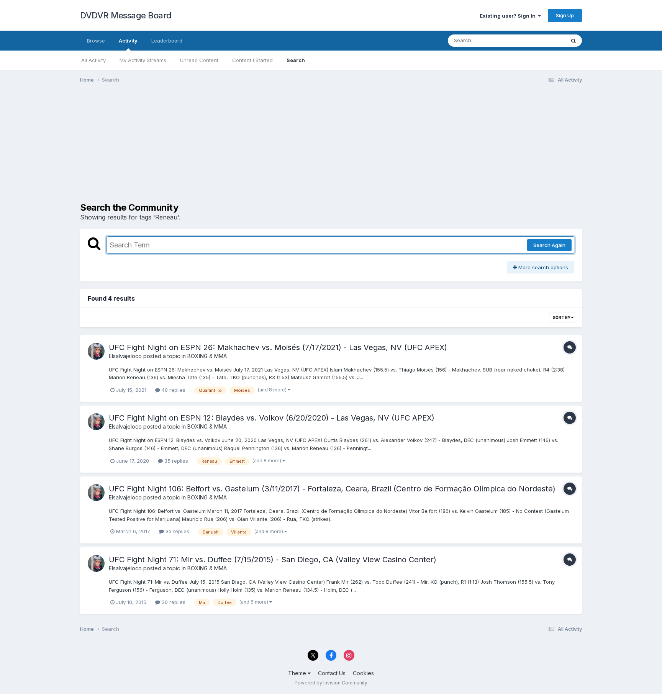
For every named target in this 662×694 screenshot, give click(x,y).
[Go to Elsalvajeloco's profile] (96, 351)
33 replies (176, 531)
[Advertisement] (219, 148)
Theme (298, 673)
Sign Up (565, 15)
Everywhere (541, 40)
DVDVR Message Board (126, 15)
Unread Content (199, 60)
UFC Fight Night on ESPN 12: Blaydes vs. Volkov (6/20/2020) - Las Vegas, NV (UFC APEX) (271, 417)
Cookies (363, 673)
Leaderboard (166, 41)
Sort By (562, 317)
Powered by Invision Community (331, 683)
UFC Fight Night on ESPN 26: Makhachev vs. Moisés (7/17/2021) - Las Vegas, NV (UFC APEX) (278, 347)
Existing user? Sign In (509, 16)
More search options (542, 267)
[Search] (573, 40)
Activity (128, 41)
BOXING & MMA (207, 356)
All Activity (93, 60)
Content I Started (252, 60)
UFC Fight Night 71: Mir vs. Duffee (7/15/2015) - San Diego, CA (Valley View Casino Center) (272, 559)
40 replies (172, 390)
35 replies (175, 461)
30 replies (172, 602)
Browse (96, 41)
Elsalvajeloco (125, 356)
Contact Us (332, 673)
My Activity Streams (143, 60)
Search (296, 60)
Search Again (549, 245)
